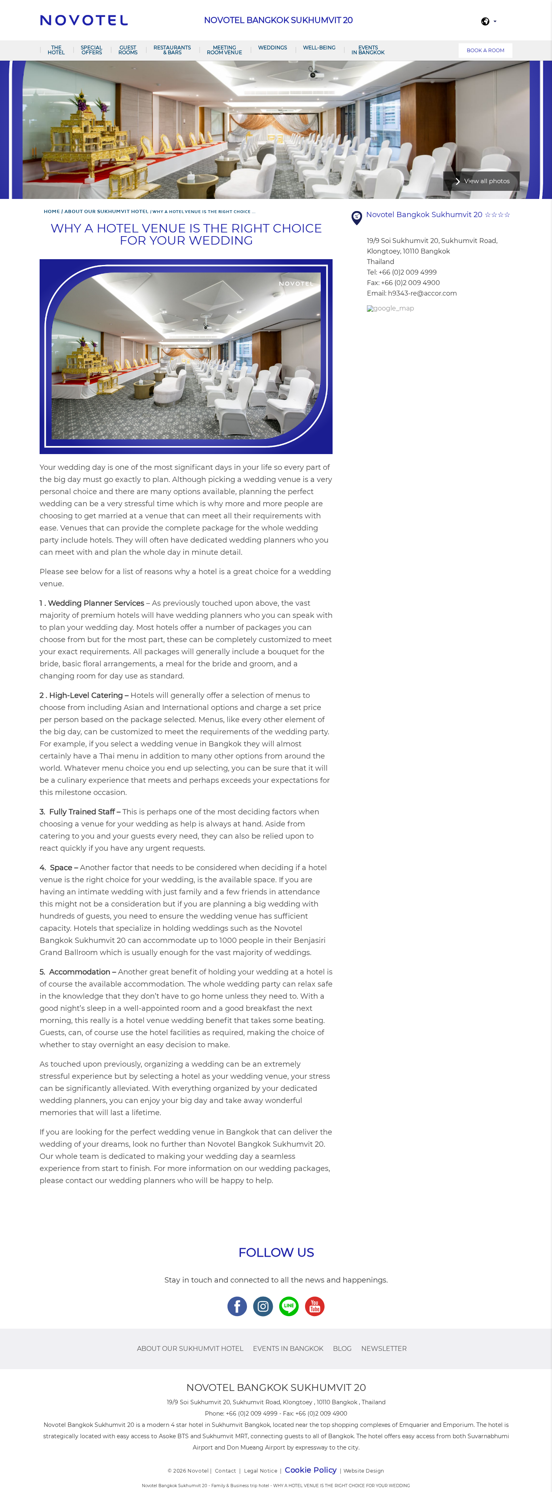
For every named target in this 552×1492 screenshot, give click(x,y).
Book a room (485, 50)
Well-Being (319, 47)
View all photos (487, 181)
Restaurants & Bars (172, 49)
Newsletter (384, 1349)
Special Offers (91, 49)
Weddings (272, 47)
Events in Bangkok (368, 49)
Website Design (363, 1471)
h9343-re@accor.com (422, 293)
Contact (225, 1471)
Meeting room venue (224, 49)
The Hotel (56, 49)
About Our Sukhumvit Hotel (190, 1349)
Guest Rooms (127, 49)
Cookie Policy (311, 1470)
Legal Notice (260, 1471)
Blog (342, 1349)
